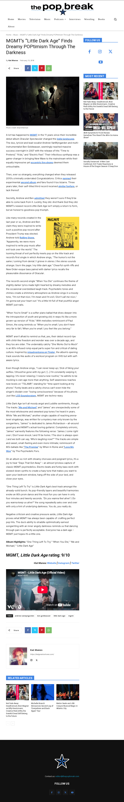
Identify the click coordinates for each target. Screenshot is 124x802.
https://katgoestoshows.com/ (42, 654)
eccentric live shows (42, 162)
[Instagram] (31, 659)
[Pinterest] (42, 68)
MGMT (33, 134)
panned (67, 178)
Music (15, 34)
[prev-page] (8, 723)
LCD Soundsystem (26, 395)
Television (88, 129)
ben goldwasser (44, 616)
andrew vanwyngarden (24, 616)
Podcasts (88, 158)
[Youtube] (100, 62)
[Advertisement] (103, 195)
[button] (115, 19)
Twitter (75, 563)
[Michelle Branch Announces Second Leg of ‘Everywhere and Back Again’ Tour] (42, 692)
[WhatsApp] (49, 68)
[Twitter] (35, 68)
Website (52, 563)
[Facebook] (28, 68)
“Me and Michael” (27, 407)
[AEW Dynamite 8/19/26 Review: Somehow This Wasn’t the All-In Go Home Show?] (100, 122)
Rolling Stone (27, 237)
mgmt (70, 616)
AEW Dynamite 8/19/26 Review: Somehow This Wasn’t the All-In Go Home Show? (100, 135)
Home (8, 34)
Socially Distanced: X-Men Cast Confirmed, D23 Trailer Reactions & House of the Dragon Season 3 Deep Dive (100, 164)
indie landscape (65, 138)
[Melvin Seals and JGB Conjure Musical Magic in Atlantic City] (67, 692)
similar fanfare (66, 186)
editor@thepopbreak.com (67, 776)
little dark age (59, 616)
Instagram (63, 563)
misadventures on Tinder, (41, 352)
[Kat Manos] (18, 656)
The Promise (31, 447)
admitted (39, 198)
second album (28, 182)
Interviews (11, 699)
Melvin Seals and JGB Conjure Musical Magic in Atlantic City (67, 706)
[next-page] (13, 723)
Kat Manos (13, 60)
